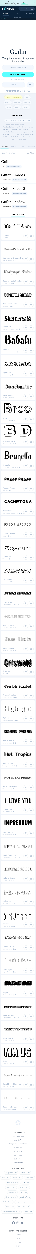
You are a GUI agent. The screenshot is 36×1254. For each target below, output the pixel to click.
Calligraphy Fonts (11, 1173)
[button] (26, 9)
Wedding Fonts (25, 1197)
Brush (9, 107)
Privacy (18, 1235)
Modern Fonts (11, 1187)
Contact (18, 1242)
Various (7, 102)
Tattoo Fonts (29, 1177)
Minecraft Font (18, 1140)
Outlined (17, 102)
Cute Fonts (25, 1182)
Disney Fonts (28, 1212)
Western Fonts (7, 1202)
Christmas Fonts (10, 1197)
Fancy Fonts (17, 1177)
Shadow (27, 102)
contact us (24, 3)
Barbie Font (18, 1159)
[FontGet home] (8, 9)
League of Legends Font (18, 1144)
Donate (27, 120)
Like (14, 85)
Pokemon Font (18, 1148)
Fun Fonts (23, 1192)
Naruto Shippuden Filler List (11, 1212)
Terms (18, 1238)
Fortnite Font (18, 1163)
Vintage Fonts (23, 1187)
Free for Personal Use (13, 97)
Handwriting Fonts (12, 1182)
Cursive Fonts (25, 1173)
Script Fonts (5, 1177)
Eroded (26, 107)
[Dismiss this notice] (34, 2)
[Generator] (18, 13)
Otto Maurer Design (14, 120)
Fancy (27, 97)
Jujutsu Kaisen (18, 1151)
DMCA (18, 1246)
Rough (17, 107)
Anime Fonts (10, 1207)
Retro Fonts (12, 1192)
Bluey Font (18, 1155)
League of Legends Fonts (24, 1202)
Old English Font (23, 1207)
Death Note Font (18, 1136)
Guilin (11, 127)
